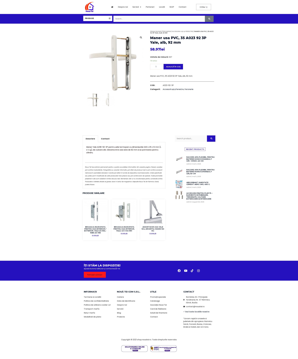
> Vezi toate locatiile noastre (196, 311)
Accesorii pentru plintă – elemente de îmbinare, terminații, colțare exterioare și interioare (199, 196)
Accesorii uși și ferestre (182, 31)
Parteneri (150, 7)
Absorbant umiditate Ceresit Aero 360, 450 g (198, 183)
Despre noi (123, 7)
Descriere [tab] (90, 138)
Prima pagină (155, 31)
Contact (182, 7)
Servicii (135, 7)
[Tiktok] (192, 271)
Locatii (162, 7)
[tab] (97, 18)
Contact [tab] (105, 138)
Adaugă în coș (173, 67)
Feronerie (166, 31)
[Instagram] (198, 271)
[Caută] (209, 19)
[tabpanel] (124, 165)
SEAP (171, 7)
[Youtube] (186, 271)
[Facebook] (179, 271)
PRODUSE (89, 18)
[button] (95, 275)
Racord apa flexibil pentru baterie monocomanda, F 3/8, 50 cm (200, 172)
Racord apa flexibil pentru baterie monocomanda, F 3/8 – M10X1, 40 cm (200, 159)
